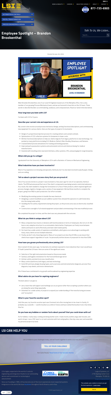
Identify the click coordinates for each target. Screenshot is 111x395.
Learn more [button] (96, 385)
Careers (69, 4)
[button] (6, 392)
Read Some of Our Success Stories (62, 352)
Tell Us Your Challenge (55, 346)
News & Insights (57, 4)
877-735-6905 (100, 8)
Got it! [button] (94, 389)
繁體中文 (105, 1)
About (95, 4)
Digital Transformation (12, 19)
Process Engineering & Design (14, 24)
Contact (104, 4)
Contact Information (102, 379)
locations (28, 384)
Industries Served (82, 4)
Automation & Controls (11, 14)
